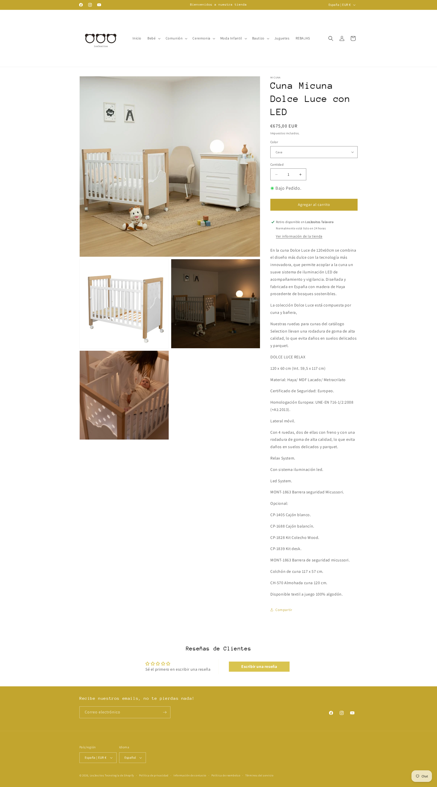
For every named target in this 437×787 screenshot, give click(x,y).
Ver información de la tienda (299, 236)
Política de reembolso (226, 775)
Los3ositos (97, 775)
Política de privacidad (153, 775)
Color (274, 142)
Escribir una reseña (259, 666)
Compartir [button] (283, 609)
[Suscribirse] (164, 712)
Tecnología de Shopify (119, 775)
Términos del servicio (259, 775)
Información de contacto (189, 775)
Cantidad (276, 164)
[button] (153, 38)
